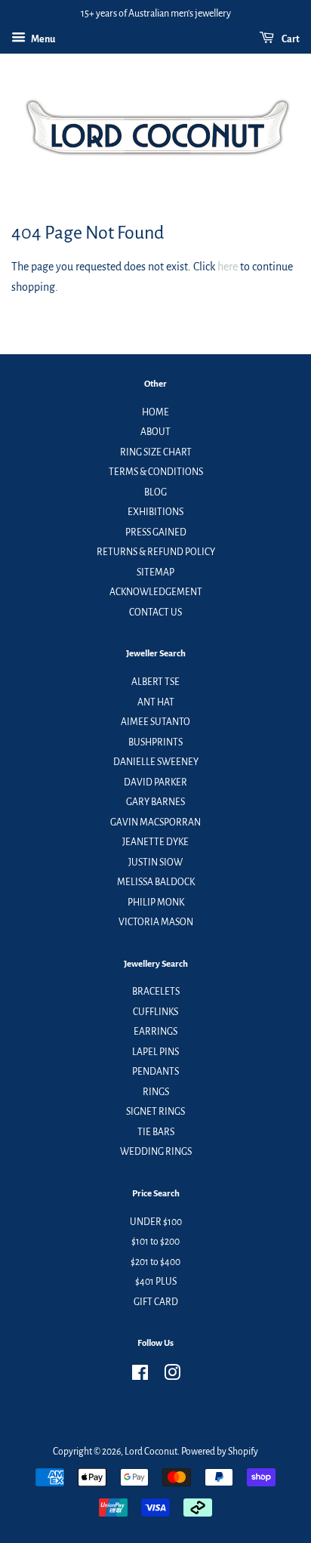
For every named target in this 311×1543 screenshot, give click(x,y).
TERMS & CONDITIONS (156, 472)
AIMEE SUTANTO (155, 722)
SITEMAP (155, 572)
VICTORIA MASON (156, 922)
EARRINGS (155, 1031)
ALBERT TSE (155, 682)
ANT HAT (155, 702)
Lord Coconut (151, 1451)
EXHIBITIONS (155, 512)
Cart (290, 39)
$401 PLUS (156, 1281)
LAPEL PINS (155, 1052)
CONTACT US (155, 612)
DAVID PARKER (155, 782)
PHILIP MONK (156, 902)
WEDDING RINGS (156, 1151)
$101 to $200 (155, 1241)
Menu (42, 39)
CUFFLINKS (155, 1012)
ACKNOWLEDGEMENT (155, 592)
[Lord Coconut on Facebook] (140, 1376)
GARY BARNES (155, 802)
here (227, 267)
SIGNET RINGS (155, 1111)
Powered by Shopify (219, 1451)
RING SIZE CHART (156, 452)
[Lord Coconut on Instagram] (172, 1376)
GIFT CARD (156, 1302)
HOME (155, 412)
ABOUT (155, 432)
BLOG (155, 492)
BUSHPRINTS (155, 742)
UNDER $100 (156, 1222)
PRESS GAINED (155, 532)
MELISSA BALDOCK (156, 882)
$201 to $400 (155, 1262)
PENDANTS (155, 1071)
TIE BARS (155, 1132)
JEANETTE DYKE (155, 842)
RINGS (156, 1092)
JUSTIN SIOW (155, 862)
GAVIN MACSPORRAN (155, 822)
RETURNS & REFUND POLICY (156, 552)
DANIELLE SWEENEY (156, 762)
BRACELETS (156, 991)
